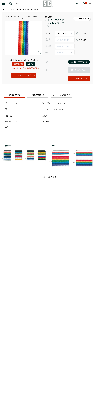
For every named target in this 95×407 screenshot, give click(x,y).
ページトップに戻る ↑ (47, 177)
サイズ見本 (82, 40)
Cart (88, 3)
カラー (47, 33)
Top (4, 10)
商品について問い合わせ (79, 62)
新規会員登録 (18, 64)
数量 (46, 52)
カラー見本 (82, 33)
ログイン (30, 64)
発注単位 (48, 46)
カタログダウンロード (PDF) (23, 75)
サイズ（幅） (47, 40)
